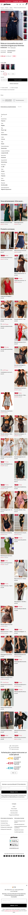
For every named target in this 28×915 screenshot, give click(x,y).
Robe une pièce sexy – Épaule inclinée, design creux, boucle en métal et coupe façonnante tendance (7, 319)
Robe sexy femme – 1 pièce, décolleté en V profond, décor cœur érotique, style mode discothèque (7, 631)
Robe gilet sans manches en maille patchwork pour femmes (7, 737)
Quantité (2, 77)
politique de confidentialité (8, 797)
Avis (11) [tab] (19, 106)
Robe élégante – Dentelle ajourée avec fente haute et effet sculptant (20, 601)
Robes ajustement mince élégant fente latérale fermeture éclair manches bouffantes (20, 532)
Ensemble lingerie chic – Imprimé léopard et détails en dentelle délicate (7, 509)
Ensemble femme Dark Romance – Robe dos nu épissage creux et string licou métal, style (7, 532)
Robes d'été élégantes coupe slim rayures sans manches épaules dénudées (7, 464)
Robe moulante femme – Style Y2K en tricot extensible (20, 273)
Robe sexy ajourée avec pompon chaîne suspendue (20, 691)
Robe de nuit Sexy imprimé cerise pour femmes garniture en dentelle (7, 456)
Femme (6, 7)
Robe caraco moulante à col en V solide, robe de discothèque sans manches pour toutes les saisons (20, 486)
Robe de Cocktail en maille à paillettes (7, 222)
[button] (22, 12)
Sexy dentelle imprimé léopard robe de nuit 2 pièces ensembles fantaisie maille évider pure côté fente (7, 349)
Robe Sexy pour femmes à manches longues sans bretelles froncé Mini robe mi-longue (7, 555)
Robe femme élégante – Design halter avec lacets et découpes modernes (20, 631)
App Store (21, 1)
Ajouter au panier (18, 79)
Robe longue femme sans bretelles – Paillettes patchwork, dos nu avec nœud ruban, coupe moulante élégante (7, 250)
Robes (11, 7)
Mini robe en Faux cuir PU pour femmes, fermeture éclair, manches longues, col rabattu (20, 479)
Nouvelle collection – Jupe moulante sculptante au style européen (20, 319)
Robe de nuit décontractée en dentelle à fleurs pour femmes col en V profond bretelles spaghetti (7, 326)
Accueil (2, 7)
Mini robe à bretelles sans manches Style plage (20, 684)
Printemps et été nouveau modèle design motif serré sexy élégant (7, 730)
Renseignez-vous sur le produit (8, 89)
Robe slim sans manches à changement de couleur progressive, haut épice (7, 684)
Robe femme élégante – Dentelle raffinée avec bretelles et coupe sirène (20, 434)
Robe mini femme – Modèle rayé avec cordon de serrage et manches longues (20, 578)
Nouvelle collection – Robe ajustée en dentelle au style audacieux (7, 434)
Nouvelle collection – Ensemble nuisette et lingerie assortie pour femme (20, 509)
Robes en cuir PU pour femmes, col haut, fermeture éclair (7, 707)
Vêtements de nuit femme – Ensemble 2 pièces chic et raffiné (20, 730)
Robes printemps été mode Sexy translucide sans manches (20, 654)
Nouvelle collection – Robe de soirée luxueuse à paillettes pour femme (20, 395)
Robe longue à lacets (18, 222)
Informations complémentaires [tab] (8, 106)
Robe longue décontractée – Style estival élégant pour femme (20, 661)
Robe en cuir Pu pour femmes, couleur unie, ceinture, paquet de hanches (7, 562)
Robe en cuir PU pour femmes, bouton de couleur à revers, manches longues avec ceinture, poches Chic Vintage (7, 677)
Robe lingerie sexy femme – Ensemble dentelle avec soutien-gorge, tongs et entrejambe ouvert (7, 654)
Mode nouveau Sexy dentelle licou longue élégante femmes (20, 539)
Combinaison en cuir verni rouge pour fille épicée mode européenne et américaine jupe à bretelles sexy (7, 372)
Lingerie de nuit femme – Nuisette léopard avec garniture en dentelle (20, 280)
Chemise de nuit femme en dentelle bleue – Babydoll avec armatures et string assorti (7, 411)
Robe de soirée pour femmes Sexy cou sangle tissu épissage (20, 342)
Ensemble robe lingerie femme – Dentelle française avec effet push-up (20, 365)
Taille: (2, 71)
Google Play (15, 1)
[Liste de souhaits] (23, 4)
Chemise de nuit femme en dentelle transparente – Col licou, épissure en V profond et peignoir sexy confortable (20, 388)
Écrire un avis (13, 47)
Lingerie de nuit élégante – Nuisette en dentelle (7, 296)
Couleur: (2, 62)
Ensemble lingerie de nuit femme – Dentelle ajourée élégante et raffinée (20, 456)
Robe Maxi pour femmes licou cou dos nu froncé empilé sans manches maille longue (20, 737)
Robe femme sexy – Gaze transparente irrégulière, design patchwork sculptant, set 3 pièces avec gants (7, 585)
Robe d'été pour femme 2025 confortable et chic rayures (20, 250)
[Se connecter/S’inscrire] (20, 4)
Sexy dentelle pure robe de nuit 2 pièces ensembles (20, 608)
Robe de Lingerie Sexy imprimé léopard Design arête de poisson (7, 624)
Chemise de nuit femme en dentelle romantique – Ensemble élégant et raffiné (7, 257)
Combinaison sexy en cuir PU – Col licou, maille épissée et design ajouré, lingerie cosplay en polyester (7, 486)
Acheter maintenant (14, 83)
